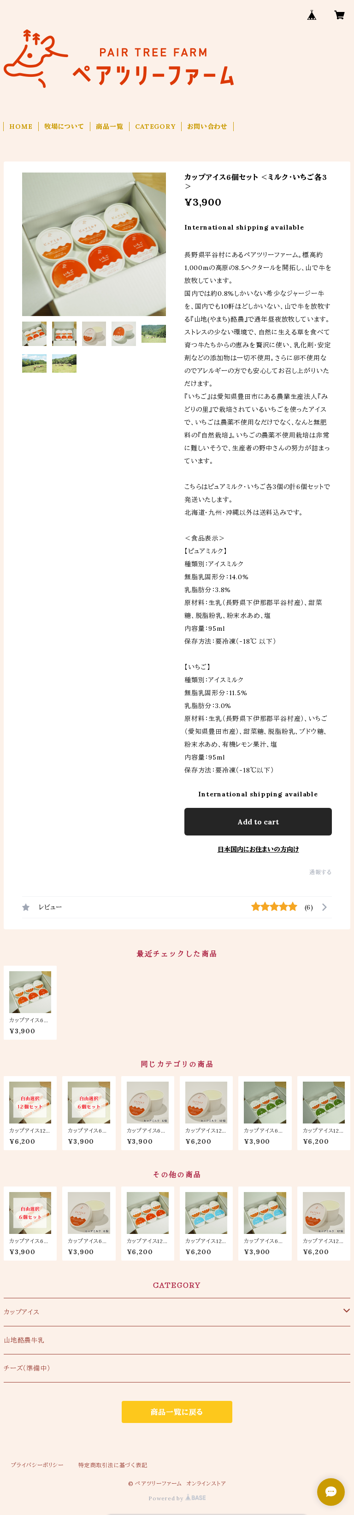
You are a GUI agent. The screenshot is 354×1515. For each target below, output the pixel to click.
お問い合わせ (207, 126)
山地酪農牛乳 (24, 1340)
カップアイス (22, 1312)
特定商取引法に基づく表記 (113, 1465)
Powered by (166, 1498)
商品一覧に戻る (177, 1412)
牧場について (64, 126)
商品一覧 (109, 126)
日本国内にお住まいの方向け (258, 849)
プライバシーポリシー (37, 1465)
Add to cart (258, 821)
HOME (20, 126)
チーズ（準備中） (27, 1368)
